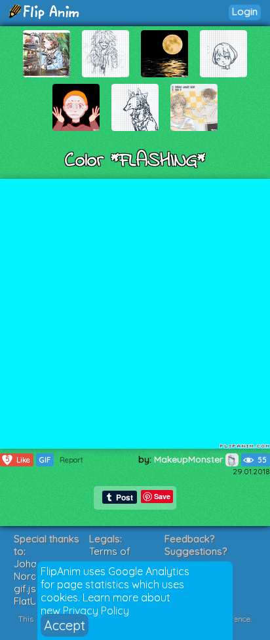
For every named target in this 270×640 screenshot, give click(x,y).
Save (162, 496)
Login (245, 11)
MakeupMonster (189, 459)
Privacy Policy (96, 610)
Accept (64, 625)
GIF (44, 459)
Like (18, 459)
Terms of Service (109, 557)
